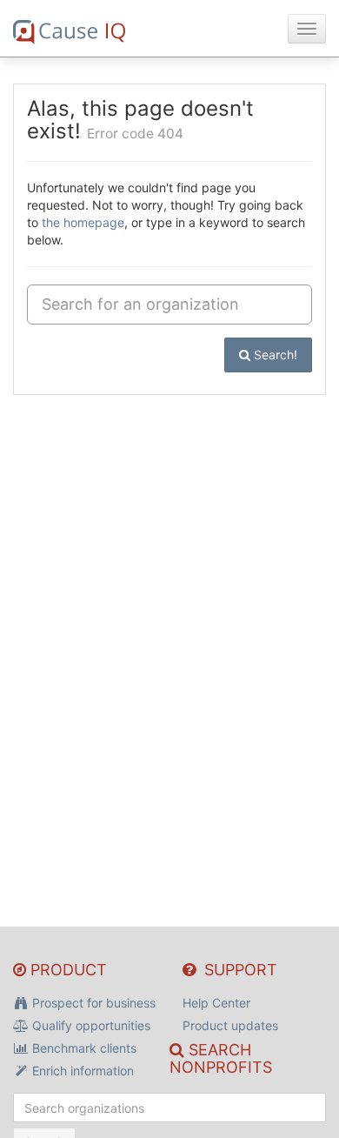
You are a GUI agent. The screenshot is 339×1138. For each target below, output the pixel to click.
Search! (273, 354)
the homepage (83, 222)
